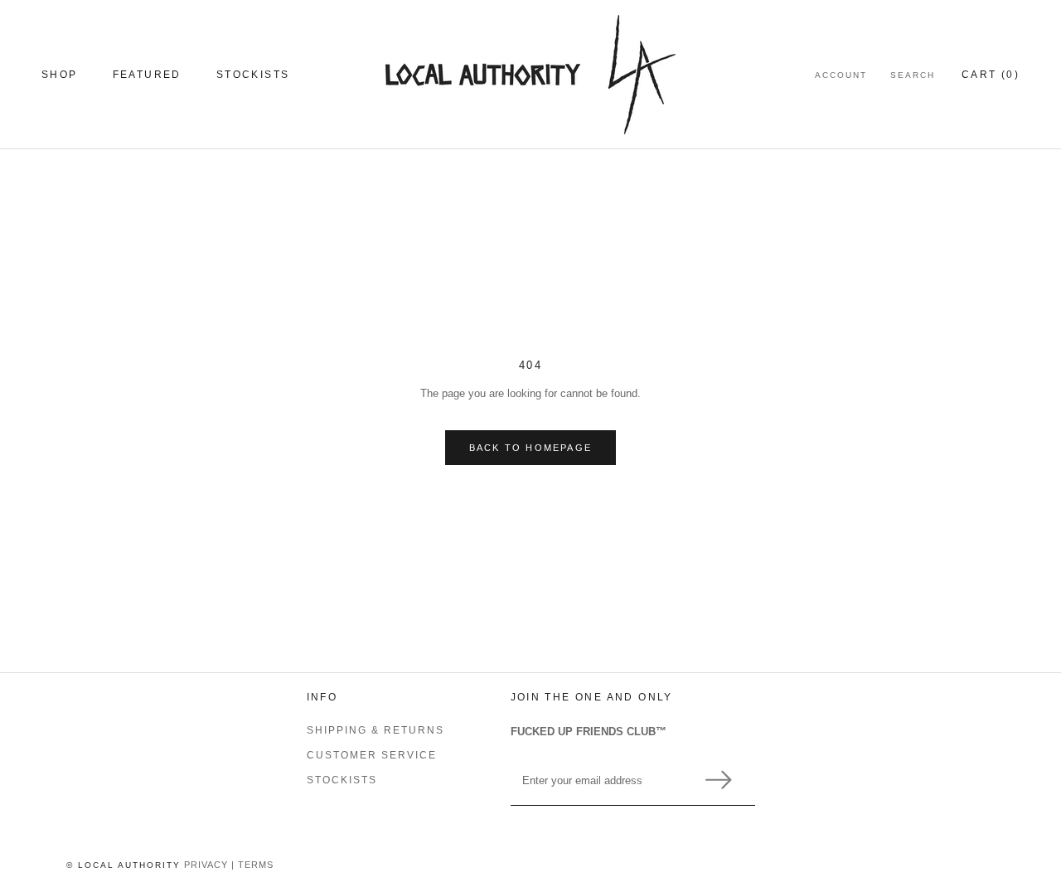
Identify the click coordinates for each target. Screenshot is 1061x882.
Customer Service (372, 755)
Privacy (206, 865)
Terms (256, 865)
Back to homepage (530, 448)
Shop (59, 74)
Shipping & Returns (375, 730)
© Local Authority (123, 865)
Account (841, 75)
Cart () (991, 74)
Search (912, 75)
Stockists (253, 74)
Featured (147, 74)
